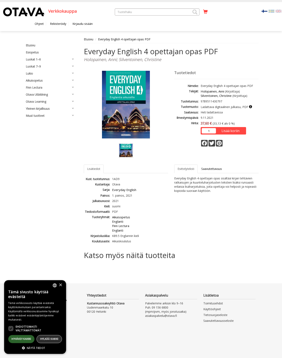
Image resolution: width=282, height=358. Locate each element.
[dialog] (35, 317)
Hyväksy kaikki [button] (21, 339)
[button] (194, 12)
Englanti (117, 221)
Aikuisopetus (121, 217)
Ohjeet (39, 24)
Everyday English (124, 190)
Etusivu (88, 39)
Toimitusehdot (213, 303)
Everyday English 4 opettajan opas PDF (124, 39)
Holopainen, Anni (212, 91)
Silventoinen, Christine (216, 96)
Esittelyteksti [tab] (186, 169)
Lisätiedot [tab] (93, 169)
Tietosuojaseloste (215, 315)
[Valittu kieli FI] (264, 11)
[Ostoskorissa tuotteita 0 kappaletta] (205, 11)
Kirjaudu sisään (82, 24)
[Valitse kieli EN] (278, 11)
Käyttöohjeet (212, 309)
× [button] (60, 285)
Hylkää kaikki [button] (49, 339)
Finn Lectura (120, 226)
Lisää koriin (230, 131)
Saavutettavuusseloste (218, 321)
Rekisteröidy (58, 24)
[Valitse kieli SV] (271, 11)
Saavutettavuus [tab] (211, 169)
